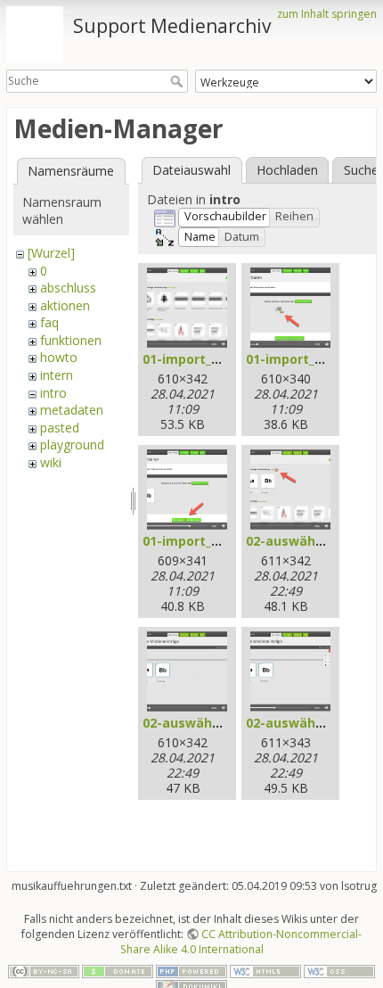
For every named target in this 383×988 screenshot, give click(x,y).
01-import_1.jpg (192, 358)
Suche (178, 81)
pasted (59, 427)
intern (56, 374)
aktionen (65, 305)
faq (49, 322)
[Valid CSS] (339, 970)
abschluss (68, 287)
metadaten (71, 409)
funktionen (71, 340)
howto (58, 357)
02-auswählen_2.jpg (205, 722)
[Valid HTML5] (265, 970)
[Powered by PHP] (191, 970)
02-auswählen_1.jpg (308, 540)
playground (72, 444)
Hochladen (287, 169)
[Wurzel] (51, 252)
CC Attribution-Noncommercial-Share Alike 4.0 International (241, 941)
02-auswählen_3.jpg (308, 722)
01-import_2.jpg (296, 358)
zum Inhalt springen (327, 13)
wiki (50, 462)
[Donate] (117, 970)
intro (53, 392)
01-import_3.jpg (192, 540)
